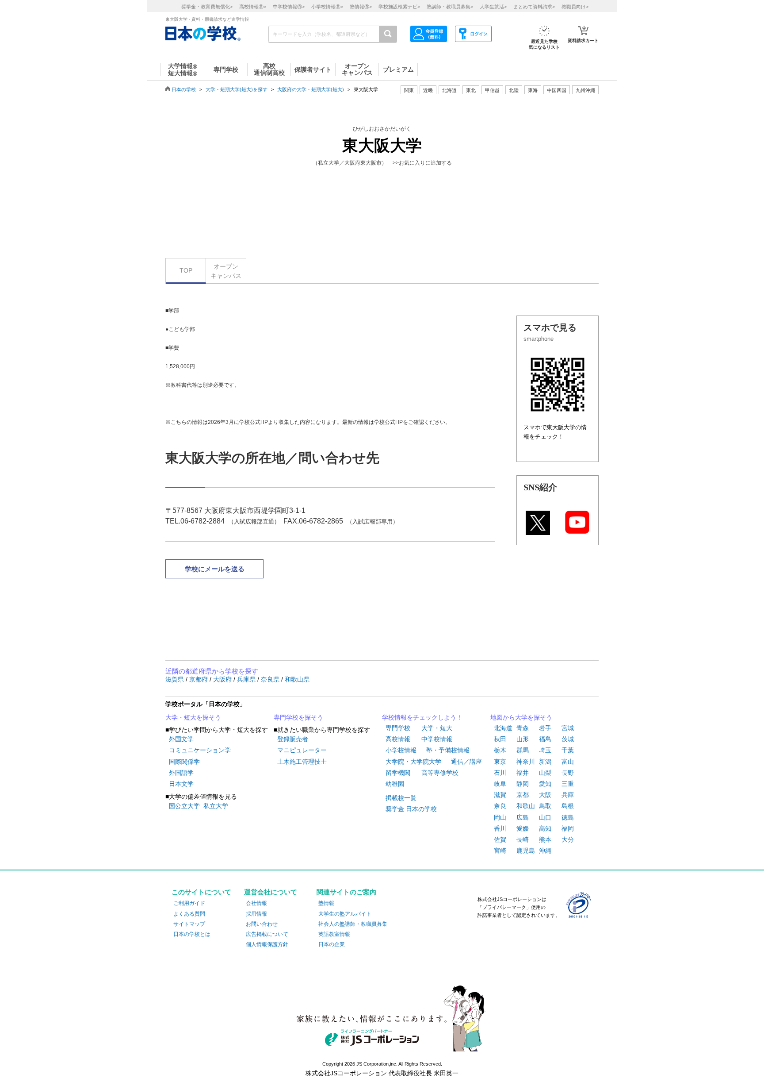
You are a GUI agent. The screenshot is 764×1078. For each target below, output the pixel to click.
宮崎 (500, 850)
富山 (568, 761)
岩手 (545, 728)
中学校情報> (289, 6)
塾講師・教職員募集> (450, 6)
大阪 (545, 794)
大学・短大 (436, 728)
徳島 (568, 817)
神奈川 (525, 761)
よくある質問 (189, 914)
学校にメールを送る (214, 569)
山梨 (545, 772)
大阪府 (223, 679)
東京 (500, 761)
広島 (522, 817)
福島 (545, 739)
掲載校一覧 (401, 797)
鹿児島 (525, 850)
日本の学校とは (191, 934)
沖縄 (545, 850)
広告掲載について (267, 934)
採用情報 (256, 914)
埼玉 (545, 750)
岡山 (500, 817)
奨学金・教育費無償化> (207, 6)
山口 (545, 817)
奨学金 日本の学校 (411, 808)
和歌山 (525, 805)
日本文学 (181, 783)
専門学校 (398, 728)
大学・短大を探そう (193, 717)
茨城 (568, 739)
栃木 (500, 750)
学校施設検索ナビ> (399, 6)
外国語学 (181, 772)
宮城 (568, 728)
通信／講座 (466, 761)
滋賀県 (175, 679)
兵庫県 (247, 679)
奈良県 (271, 679)
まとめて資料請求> (534, 6)
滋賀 (500, 794)
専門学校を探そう (298, 717)
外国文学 (181, 739)
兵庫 (568, 794)
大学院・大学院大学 (413, 761)
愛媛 (522, 828)
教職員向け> (575, 6)
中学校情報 (436, 739)
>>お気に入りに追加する (422, 163)
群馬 (522, 750)
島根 (568, 805)
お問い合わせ (262, 924)
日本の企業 (331, 944)
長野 (568, 772)
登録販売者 (292, 739)
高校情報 (398, 739)
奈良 (500, 805)
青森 (522, 728)
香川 (500, 828)
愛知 (545, 783)
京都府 (199, 679)
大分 (568, 839)
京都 (522, 794)
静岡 (522, 783)
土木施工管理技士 (302, 761)
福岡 (568, 828)
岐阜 (500, 783)
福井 (522, 772)
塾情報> (361, 6)
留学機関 (398, 772)
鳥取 (545, 805)
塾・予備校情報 (448, 750)
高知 (545, 828)
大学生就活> (493, 6)
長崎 (522, 839)
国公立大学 (184, 805)
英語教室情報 (334, 934)
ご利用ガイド (189, 903)
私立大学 (215, 805)
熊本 (545, 839)
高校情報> (252, 6)
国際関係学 (184, 761)
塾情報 (326, 903)
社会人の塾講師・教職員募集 (352, 924)
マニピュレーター (302, 750)
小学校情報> (327, 6)
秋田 (500, 739)
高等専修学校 (439, 772)
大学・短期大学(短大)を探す (236, 89)
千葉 (568, 750)
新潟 (545, 761)
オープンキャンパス (225, 271)
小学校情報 (401, 750)
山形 (522, 739)
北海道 (449, 90)
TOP (186, 270)
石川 (500, 772)
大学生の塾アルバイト (344, 914)
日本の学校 (184, 89)
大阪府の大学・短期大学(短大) (310, 89)
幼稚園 (395, 783)
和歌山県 (297, 679)
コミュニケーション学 (200, 750)
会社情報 (256, 903)
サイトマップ (189, 924)
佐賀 (500, 839)
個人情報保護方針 (267, 944)
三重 (568, 783)
